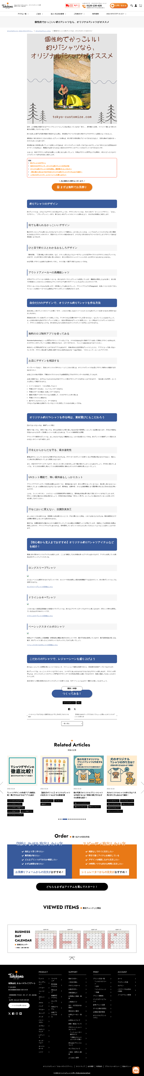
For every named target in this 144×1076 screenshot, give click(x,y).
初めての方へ (73, 978)
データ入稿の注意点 (99, 1008)
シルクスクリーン (100, 982)
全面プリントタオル (54, 1015)
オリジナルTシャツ (69, 702)
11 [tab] (83, 819)
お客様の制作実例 (99, 1012)
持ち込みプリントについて (75, 1044)
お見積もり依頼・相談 (75, 997)
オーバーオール (42, 1047)
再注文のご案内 (74, 1011)
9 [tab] (79, 819)
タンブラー (54, 1002)
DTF (97, 986)
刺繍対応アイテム (54, 996)
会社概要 (90, 1066)
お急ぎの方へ (73, 989)
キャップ (42, 1013)
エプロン (42, 1026)
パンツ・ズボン (42, 1021)
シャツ (41, 1052)
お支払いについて (74, 1020)
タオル (41, 1002)
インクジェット (100, 989)
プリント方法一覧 (99, 978)
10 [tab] (81, 819)
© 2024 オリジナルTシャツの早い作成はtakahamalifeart (72, 1073)
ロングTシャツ (42, 983)
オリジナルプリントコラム (99, 1016)
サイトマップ (80, 1066)
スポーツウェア (42, 1030)
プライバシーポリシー (112, 1066)
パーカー (42, 988)
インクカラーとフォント (99, 1000)
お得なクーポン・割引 (75, 1016)
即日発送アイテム (54, 985)
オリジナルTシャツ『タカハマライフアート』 (58, 1066)
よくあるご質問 (74, 1058)
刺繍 (97, 992)
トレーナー (42, 992)
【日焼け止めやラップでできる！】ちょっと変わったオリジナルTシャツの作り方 (95, 715)
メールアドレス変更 (124, 995)
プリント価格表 (98, 996)
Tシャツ (41, 978)
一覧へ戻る (66, 723)
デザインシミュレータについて (75, 1028)
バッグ (41, 1006)
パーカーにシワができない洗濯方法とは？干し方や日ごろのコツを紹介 (48, 715)
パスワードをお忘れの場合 (124, 990)
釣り (79, 702)
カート (120, 978)
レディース (42, 1036)
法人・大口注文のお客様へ (75, 1006)
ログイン (121, 985)
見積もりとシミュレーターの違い (76, 1038)
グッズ (41, 1017)
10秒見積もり (73, 993)
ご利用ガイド (73, 1002)
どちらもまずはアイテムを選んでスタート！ (72, 886)
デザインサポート (74, 985)
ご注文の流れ (73, 982)
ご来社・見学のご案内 (75, 1053)
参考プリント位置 (99, 1005)
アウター (42, 1009)
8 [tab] (77, 819)
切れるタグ (54, 991)
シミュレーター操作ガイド (76, 1033)
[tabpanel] (22, 786)
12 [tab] (85, 819)
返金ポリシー (126, 1066)
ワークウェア (54, 980)
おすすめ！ (39, 872)
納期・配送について (75, 1024)
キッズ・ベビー (42, 1042)
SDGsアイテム (54, 1008)
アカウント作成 (123, 982)
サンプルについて (74, 1048)
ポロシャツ (42, 998)
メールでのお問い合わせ (19, 1005)
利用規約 (99, 1066)
